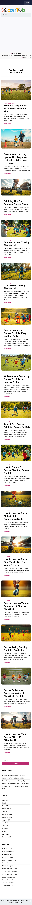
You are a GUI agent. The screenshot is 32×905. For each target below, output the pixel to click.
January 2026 (6, 811)
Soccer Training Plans (9, 240)
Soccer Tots (10, 900)
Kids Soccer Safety (7, 857)
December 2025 (7, 814)
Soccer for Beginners (8, 199)
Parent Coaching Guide (9, 152)
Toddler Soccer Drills (8, 882)
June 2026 (5, 800)
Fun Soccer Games (8, 328)
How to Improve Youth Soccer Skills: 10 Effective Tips (15, 737)
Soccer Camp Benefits (8, 863)
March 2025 (5, 834)
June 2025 (5, 825)
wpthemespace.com (16, 902)
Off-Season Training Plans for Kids (14, 287)
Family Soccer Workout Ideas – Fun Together (15, 783)
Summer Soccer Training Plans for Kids (17, 244)
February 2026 (6, 808)
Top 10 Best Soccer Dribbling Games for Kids (17, 425)
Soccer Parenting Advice (9, 868)
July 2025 (5, 823)
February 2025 (6, 837)
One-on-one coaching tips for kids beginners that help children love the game (15, 158)
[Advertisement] (16, 34)
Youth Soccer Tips (8, 732)
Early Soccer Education (9, 849)
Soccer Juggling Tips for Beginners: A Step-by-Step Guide (16, 606)
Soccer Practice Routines (9, 103)
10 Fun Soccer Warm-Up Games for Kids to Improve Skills (16, 379)
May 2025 (5, 828)
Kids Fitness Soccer (8, 854)
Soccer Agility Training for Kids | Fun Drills (15, 649)
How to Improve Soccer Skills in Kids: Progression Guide (16, 516)
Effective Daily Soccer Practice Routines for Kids (15, 108)
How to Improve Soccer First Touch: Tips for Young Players (16, 562)
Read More (7, 123)
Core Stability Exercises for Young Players (14, 781)
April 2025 (5, 831)
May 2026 (5, 803)
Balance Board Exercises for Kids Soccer (14, 775)
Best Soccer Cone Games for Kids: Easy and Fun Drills (15, 333)
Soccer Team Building (8, 877)
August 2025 (6, 820)
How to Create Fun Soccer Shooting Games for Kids (16, 470)
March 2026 (5, 806)
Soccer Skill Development (9, 511)
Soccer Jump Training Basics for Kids (13, 778)
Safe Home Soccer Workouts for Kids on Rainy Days (15, 787)
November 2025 (7, 817)
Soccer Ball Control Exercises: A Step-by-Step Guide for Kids (15, 693)
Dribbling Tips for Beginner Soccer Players (16, 203)
